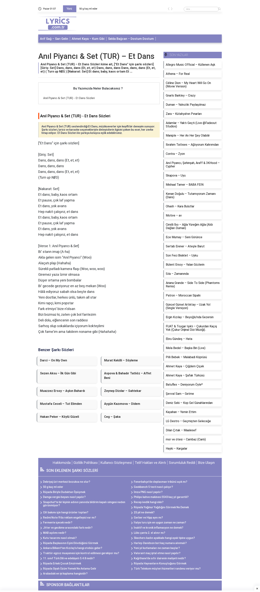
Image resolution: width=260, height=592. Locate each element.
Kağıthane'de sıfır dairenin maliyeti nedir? (160, 558)
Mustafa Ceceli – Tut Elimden (61, 404)
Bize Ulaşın (206, 463)
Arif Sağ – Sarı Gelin (54, 39)
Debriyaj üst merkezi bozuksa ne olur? (66, 481)
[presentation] (168, 9)
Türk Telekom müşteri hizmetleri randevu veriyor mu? (167, 568)
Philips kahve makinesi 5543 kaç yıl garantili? (161, 497)
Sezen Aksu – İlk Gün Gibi (58, 373)
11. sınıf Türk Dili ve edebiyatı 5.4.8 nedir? (69, 558)
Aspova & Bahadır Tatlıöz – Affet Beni (127, 375)
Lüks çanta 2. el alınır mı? (149, 532)
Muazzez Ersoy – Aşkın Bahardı (62, 391)
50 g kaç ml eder (88, 8)
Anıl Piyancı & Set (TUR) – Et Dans (96, 56)
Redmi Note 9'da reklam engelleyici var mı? (69, 517)
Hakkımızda (62, 463)
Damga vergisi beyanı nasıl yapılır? (64, 497)
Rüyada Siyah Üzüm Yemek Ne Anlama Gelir (69, 568)
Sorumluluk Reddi (182, 463)
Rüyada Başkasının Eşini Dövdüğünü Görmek (70, 543)
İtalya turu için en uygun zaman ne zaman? (160, 522)
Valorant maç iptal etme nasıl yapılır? (157, 553)
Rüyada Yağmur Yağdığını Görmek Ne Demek (161, 507)
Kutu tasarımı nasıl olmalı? (60, 537)
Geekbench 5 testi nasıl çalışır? (153, 486)
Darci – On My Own (53, 360)
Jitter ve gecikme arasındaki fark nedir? (68, 527)
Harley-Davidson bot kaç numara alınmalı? (160, 543)
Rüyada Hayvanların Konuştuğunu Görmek (160, 563)
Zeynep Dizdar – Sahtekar (122, 391)
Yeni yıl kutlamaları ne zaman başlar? (157, 548)
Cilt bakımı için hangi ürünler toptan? (65, 512)
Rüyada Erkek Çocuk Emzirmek (62, 563)
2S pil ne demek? (144, 512)
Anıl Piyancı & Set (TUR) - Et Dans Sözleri (69, 98)
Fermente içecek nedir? (57, 522)
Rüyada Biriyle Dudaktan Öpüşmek (64, 492)
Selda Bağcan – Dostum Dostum (131, 39)
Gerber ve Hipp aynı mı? (148, 517)
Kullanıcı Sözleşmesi (116, 463)
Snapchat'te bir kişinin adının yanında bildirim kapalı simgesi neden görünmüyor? (84, 504)
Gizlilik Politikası (85, 463)
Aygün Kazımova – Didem (122, 404)
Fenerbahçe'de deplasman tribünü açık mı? (160, 481)
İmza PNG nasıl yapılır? (148, 492)
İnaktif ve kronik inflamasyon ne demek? (158, 527)
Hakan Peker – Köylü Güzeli (59, 417)
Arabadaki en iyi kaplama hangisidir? (65, 573)
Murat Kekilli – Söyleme (121, 360)
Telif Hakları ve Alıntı (150, 463)
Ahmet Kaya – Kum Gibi (88, 39)
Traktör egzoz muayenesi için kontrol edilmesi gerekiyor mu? (81, 553)
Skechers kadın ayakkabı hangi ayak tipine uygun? (164, 537)
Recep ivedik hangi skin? (148, 502)
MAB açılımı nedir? (54, 532)
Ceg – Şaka (112, 417)
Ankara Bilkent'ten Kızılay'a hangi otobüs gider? (72, 548)
